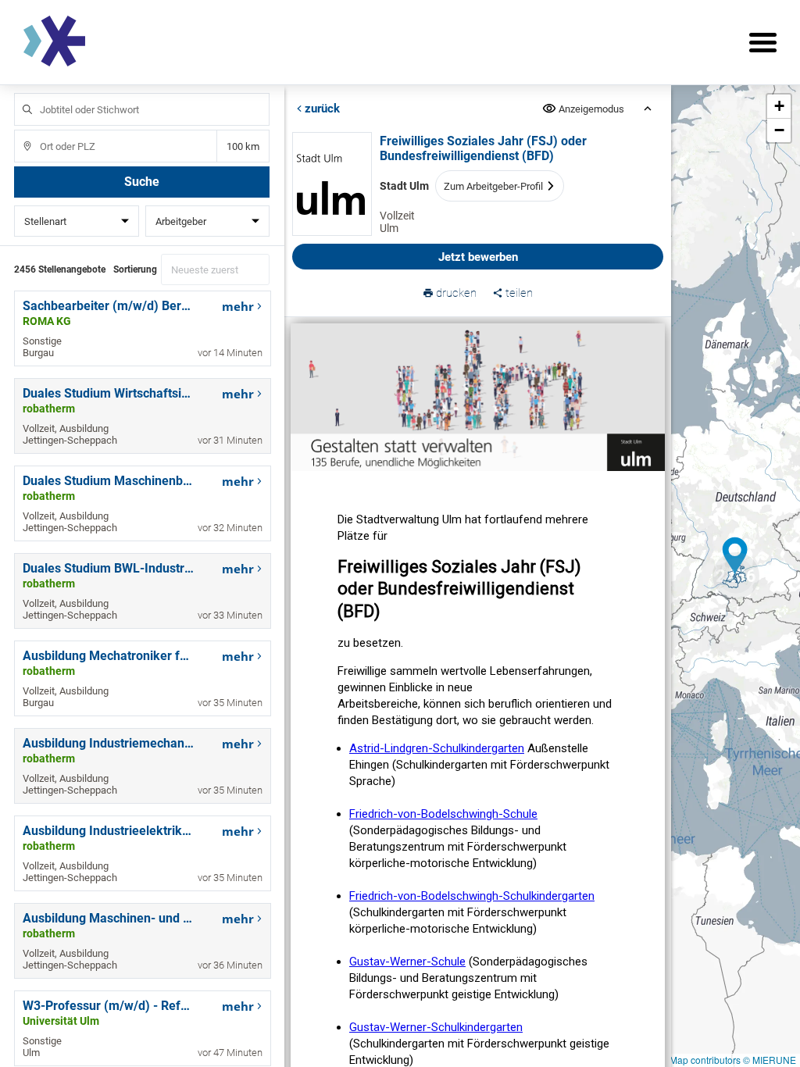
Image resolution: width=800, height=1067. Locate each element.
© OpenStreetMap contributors (676, 1059)
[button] (735, 575)
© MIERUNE (769, 1059)
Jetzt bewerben (477, 257)
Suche (141, 181)
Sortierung (135, 269)
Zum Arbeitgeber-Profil (492, 186)
